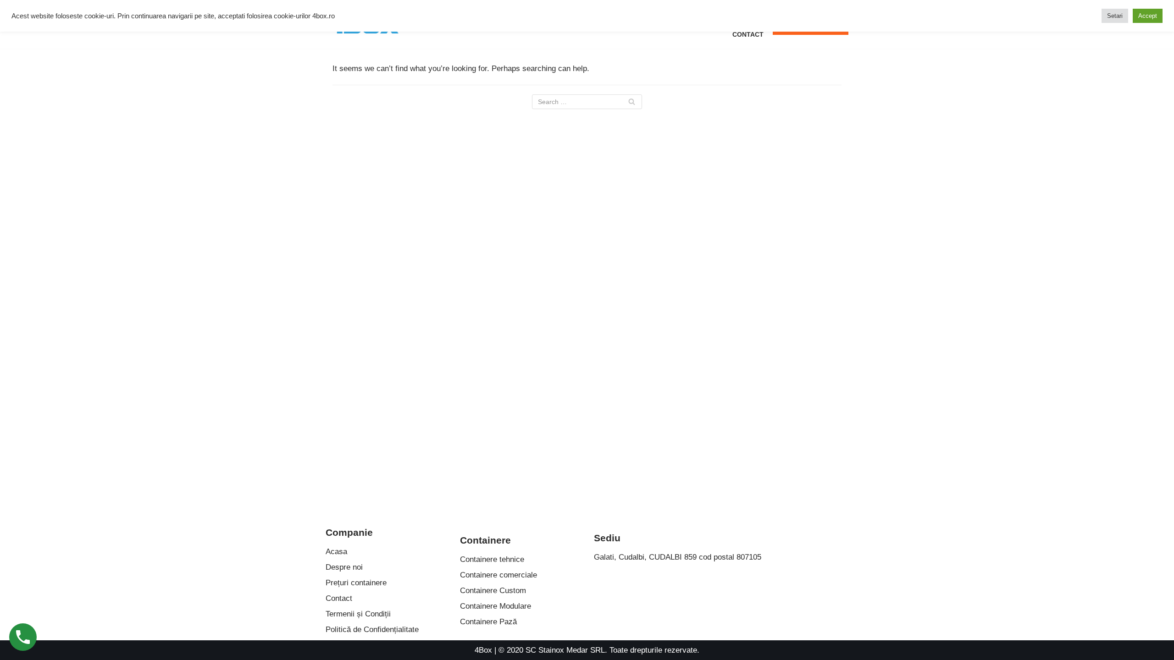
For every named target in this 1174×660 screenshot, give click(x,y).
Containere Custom (493, 590)
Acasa (336, 551)
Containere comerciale (498, 575)
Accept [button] (1147, 15)
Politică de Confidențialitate (372, 629)
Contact (748, 34)
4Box (483, 650)
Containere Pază (488, 621)
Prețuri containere (356, 582)
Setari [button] (1115, 15)
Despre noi (344, 567)
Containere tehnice (492, 559)
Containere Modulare (495, 606)
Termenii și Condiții (358, 614)
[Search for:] (587, 101)
